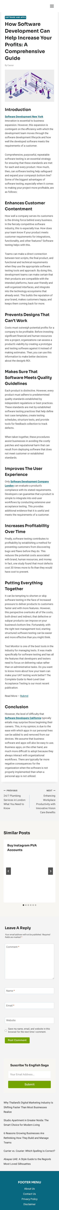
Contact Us (29, 1194)
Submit (30, 1084)
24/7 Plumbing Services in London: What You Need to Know (15, 799)
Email (10, 1005)
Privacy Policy (30, 1199)
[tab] (23, 905)
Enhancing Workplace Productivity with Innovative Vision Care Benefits (45, 801)
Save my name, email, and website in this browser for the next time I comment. (29, 1030)
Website (11, 1020)
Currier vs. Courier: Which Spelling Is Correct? (29, 1151)
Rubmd (24, 696)
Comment (12, 947)
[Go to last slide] (8, 871)
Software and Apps (15, 17)
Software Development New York (24, 117)
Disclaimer (29, 1204)
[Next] (50, 871)
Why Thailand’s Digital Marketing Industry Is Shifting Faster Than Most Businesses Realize (28, 1107)
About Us (29, 1189)
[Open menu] (51, 6)
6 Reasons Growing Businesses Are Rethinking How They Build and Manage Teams (26, 1137)
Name (10, 991)
